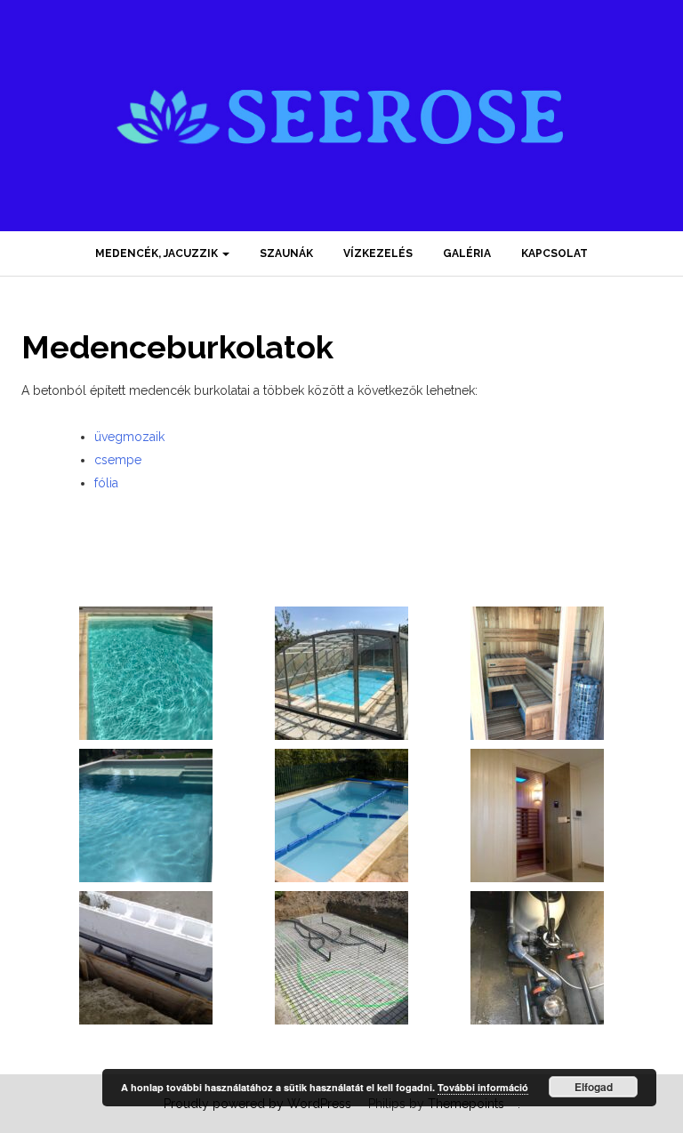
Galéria (467, 253)
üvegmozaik (129, 437)
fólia (106, 483)
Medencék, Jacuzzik (158, 253)
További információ (483, 1087)
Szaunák (286, 253)
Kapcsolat (554, 253)
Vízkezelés (378, 253)
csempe (117, 460)
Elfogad (594, 1087)
